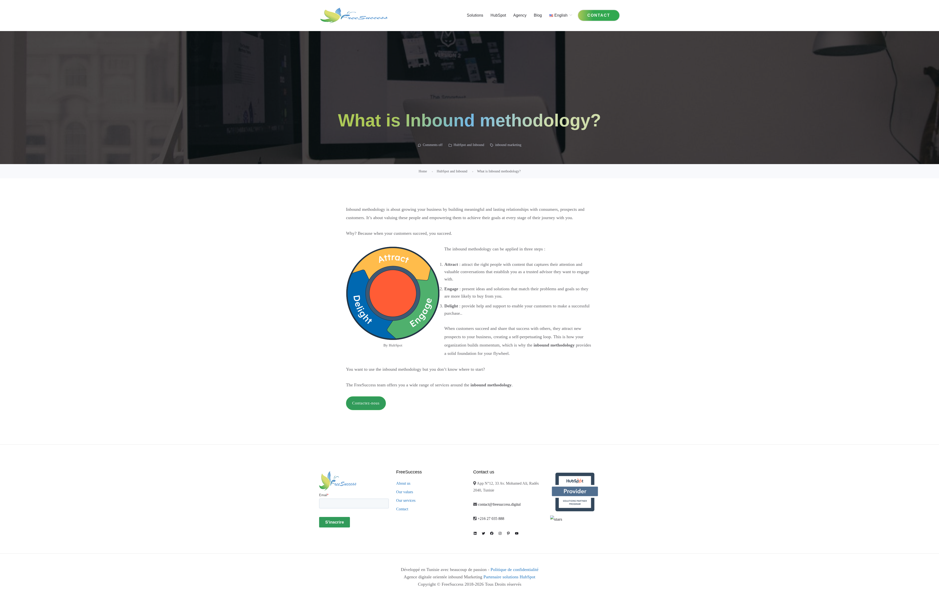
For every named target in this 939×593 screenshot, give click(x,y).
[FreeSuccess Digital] (354, 15)
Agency (519, 15)
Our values (404, 492)
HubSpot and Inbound (469, 145)
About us (403, 483)
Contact (402, 509)
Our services (405, 500)
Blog (538, 15)
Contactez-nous (366, 403)
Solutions (475, 15)
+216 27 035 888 (491, 518)
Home (423, 171)
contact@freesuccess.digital (499, 504)
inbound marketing (508, 145)
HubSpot (498, 15)
